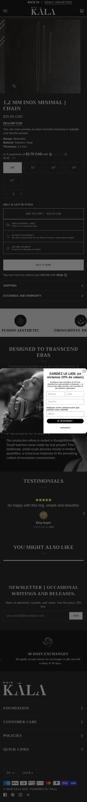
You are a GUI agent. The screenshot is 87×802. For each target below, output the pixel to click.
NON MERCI (65, 428)
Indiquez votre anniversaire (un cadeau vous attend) (63, 408)
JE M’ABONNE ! (65, 421)
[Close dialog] (84, 371)
